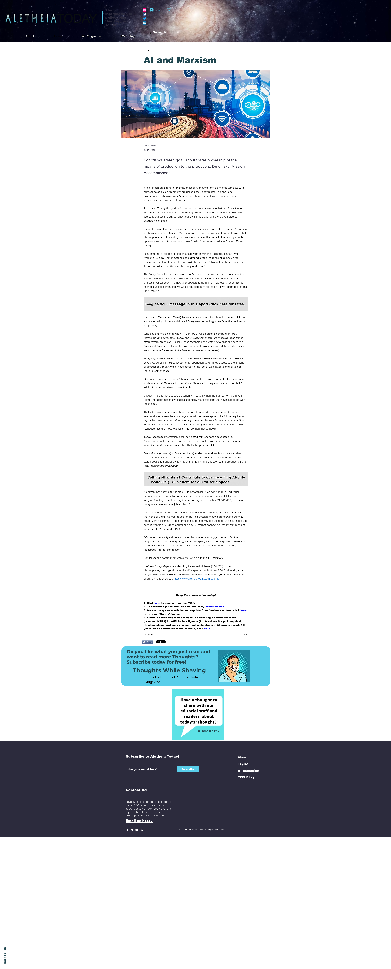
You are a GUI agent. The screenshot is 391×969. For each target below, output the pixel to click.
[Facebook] (144, 14)
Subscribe (139, 630)
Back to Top (5, 955)
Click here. (208, 699)
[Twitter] (144, 18)
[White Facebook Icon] (127, 798)
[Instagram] (144, 10)
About (243, 725)
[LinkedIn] (144, 23)
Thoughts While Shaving (169, 638)
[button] (169, 9)
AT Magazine (248, 738)
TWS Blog (246, 745)
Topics (243, 731)
